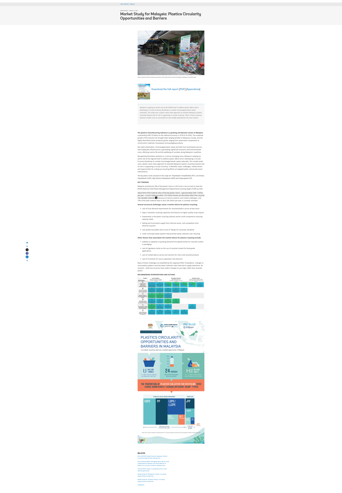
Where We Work (125, 4)
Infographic (141, 485)
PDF (182, 89)
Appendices (193, 89)
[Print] (27, 246)
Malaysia (132, 4)
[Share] (27, 253)
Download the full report (165, 89)
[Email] (27, 242)
